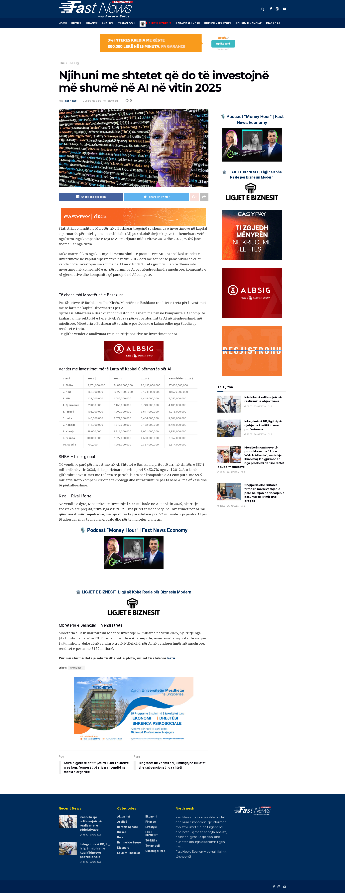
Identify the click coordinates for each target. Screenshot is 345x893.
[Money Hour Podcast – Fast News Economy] (133, 553)
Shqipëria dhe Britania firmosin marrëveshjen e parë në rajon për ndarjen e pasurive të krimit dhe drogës (264, 492)
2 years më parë (92, 100)
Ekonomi (151, 816)
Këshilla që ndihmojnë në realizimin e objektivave (263, 399)
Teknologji (126, 23)
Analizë (107, 23)
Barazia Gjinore (188, 23)
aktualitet (76, 667)
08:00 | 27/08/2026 (256, 406)
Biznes (76, 23)
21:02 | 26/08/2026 (256, 434)
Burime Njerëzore (217, 23)
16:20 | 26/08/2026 (229, 506)
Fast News (70, 100)
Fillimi (62, 63)
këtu (171, 658)
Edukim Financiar (249, 23)
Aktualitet (123, 816)
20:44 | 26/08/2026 (229, 472)
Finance (91, 23)
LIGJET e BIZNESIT (151, 833)
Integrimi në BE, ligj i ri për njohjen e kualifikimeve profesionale (263, 425)
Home (63, 23)
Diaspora (273, 23)
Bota (120, 837)
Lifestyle (151, 827)
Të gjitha (151, 840)
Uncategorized (155, 850)
